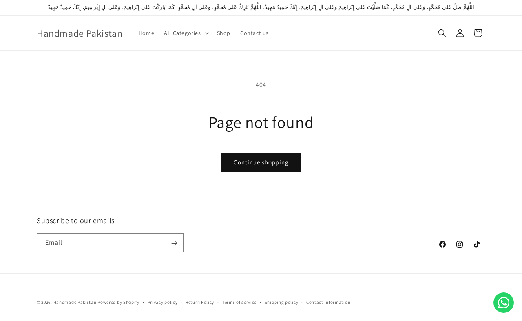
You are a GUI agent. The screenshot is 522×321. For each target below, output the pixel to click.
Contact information (328, 302)
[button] (185, 33)
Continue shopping (261, 162)
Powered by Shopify (118, 302)
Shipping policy (282, 302)
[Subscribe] (174, 243)
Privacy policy (163, 302)
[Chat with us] (503, 302)
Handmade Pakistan (75, 302)
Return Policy (200, 302)
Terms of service (239, 302)
